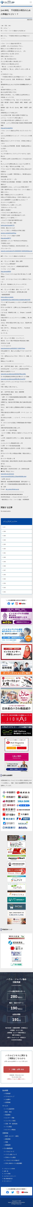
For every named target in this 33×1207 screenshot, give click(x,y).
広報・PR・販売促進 (11, 1123)
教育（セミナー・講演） (12, 1136)
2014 (4, 583)
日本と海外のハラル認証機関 (13, 1163)
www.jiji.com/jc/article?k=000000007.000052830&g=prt (16, 251)
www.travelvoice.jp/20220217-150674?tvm (13, 348)
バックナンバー (22, 747)
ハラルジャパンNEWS (9, 1168)
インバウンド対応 (10, 1120)
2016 (4, 574)
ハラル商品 (8, 1126)
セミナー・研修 (9, 1117)
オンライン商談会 (10, 1129)
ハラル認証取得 (9, 1109)
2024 (4, 540)
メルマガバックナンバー (10, 1176)
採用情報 (7, 1102)
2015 (4, 579)
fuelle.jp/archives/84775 (7, 225)
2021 (4, 553)
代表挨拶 (7, 1093)
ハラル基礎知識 (7, 1148)
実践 (6, 1142)
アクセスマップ (9, 1096)
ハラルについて (9, 1151)
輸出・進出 (8, 1112)
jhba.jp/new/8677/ (6, 238)
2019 (4, 561)
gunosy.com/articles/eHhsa (8, 233)
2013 (4, 587)
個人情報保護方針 (8, 1178)
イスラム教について (11, 1154)
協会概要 (5, 1090)
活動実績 (5, 1133)
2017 (4, 570)
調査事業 (7, 1139)
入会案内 (7, 1099)
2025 (4, 535)
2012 (4, 592)
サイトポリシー (8, 1181)
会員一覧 (6, 1171)
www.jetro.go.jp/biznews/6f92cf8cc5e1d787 (13, 379)
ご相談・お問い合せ (17, 1069)
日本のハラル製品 (10, 1157)
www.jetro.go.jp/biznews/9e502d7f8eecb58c (13, 374)
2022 (4, 548)
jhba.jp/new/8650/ (6, 271)
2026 (4, 531)
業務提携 (7, 1145)
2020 (4, 557)
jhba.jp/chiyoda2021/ (7, 128)
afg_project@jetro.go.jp (12, 489)
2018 (4, 566)
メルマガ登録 (11, 747)
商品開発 (7, 1114)
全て (4, 527)
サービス (5, 1106)
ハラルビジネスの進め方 (12, 1160)
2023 (4, 544)
